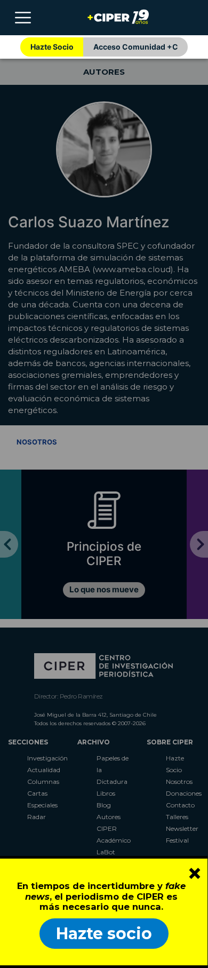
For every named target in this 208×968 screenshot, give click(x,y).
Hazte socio (104, 933)
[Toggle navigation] (23, 17)
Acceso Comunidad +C (135, 46)
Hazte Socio (52, 46)
